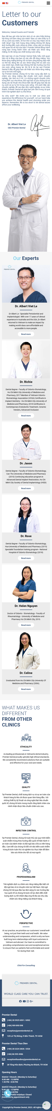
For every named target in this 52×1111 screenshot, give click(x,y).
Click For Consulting (26, 965)
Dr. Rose (26, 536)
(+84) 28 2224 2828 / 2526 (18, 1049)
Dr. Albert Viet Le (26, 306)
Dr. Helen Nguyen (26, 606)
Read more (26, 334)
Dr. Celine (26, 673)
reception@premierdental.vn (20, 1031)
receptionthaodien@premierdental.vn (23, 1059)
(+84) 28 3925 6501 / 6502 (18, 1020)
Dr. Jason (26, 463)
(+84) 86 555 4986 (15, 1054)
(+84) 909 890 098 (15, 1025)
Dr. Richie (26, 382)
